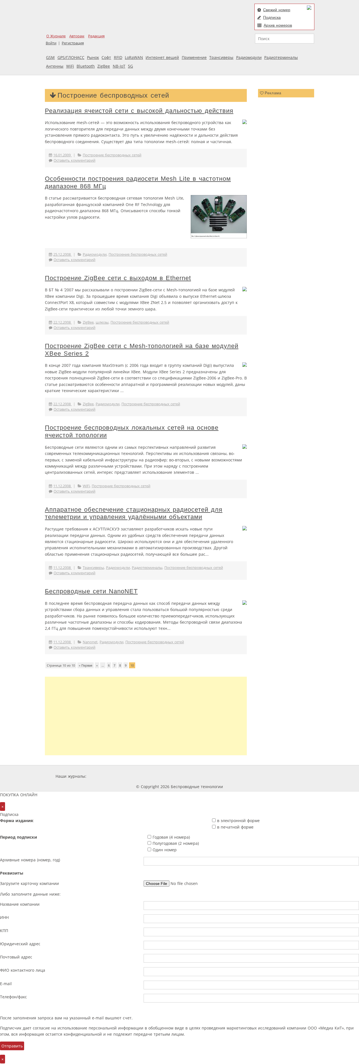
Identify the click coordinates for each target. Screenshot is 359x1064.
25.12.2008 (62, 254)
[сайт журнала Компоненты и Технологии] (175, 776)
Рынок (93, 57)
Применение (194, 57)
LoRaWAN (134, 57)
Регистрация (73, 43)
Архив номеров (278, 25)
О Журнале (56, 36)
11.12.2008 (62, 486)
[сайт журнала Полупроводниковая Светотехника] (251, 776)
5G (130, 66)
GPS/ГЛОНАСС (70, 57)
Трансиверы (221, 57)
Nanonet (90, 642)
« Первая (85, 665)
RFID (118, 57)
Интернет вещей (162, 57)
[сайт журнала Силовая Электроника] (105, 776)
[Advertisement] (146, 716)
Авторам (76, 36)
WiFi (70, 66)
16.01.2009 (62, 155)
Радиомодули (249, 57)
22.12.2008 (62, 322)
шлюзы (102, 322)
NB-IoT (119, 66)
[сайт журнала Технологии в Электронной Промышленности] (141, 776)
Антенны (54, 66)
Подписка (272, 17)
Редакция (96, 36)
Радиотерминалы (281, 57)
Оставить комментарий (74, 160)
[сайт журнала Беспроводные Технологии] (208, 776)
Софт (106, 57)
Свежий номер (276, 10)
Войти (51, 43)
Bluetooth (86, 66)
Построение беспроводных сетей (112, 155)
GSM (50, 57)
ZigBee (103, 66)
